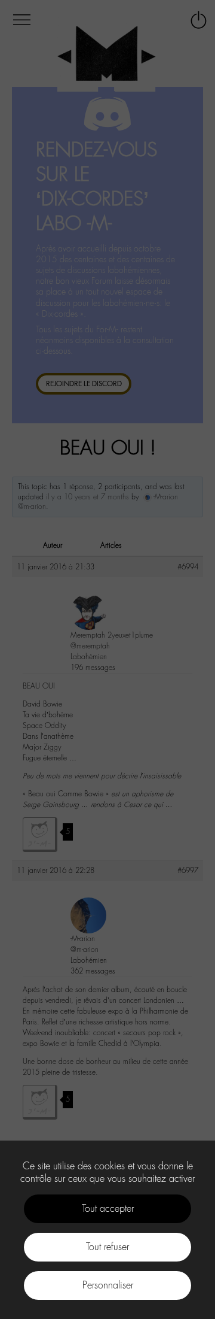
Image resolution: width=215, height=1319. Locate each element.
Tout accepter (108, 1208)
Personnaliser (107, 1285)
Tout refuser (107, 1247)
